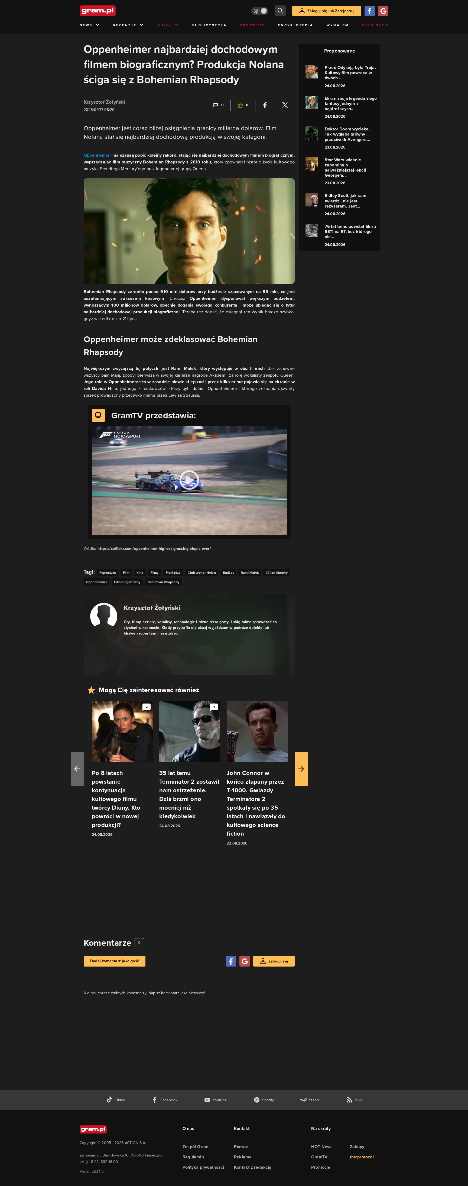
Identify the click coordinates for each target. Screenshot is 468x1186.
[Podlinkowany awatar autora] (103, 616)
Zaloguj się (278, 961)
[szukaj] (280, 10)
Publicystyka (209, 25)
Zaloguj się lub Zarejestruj (331, 11)
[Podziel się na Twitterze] (285, 105)
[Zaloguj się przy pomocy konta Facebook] (370, 11)
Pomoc (241, 1147)
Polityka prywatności (203, 1167)
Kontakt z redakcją (253, 1167)
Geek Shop (375, 25)
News (86, 25)
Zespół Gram (196, 1147)
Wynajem (338, 25)
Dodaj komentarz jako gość (114, 961)
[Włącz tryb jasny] (259, 11)
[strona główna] (111, 10)
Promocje (252, 25)
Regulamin (193, 1157)
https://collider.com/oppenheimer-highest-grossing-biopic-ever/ (154, 548)
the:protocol (362, 1157)
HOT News (322, 1147)
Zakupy (357, 1147)
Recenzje (124, 25)
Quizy (164, 25)
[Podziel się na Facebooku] (265, 105)
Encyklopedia (295, 25)
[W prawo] (301, 769)
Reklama (243, 1157)
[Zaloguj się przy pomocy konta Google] (383, 11)
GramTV (319, 1157)
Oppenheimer (97, 155)
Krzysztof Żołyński (104, 102)
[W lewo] (77, 769)
